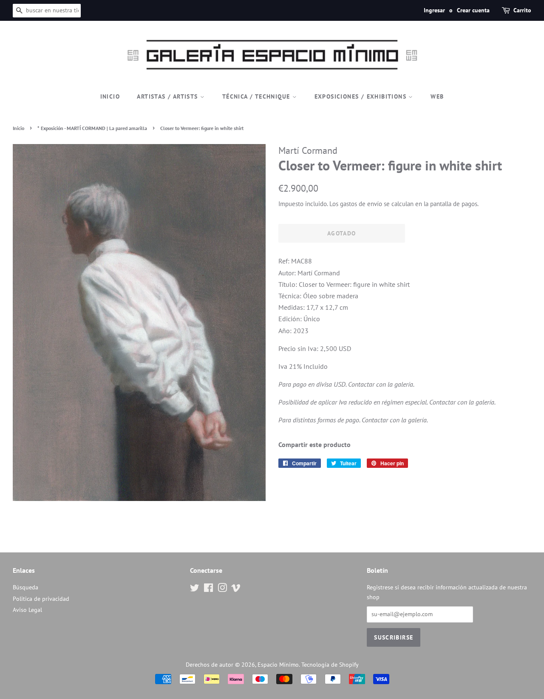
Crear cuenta (473, 10)
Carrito (522, 10)
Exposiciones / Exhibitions (361, 96)
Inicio (110, 96)
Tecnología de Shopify (330, 664)
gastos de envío (361, 204)
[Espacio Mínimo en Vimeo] (236, 589)
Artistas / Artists (168, 96)
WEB (437, 96)
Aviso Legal (27, 610)
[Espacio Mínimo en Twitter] (194, 589)
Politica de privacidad (41, 599)
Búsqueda (25, 587)
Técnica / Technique (257, 96)
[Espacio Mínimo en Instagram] (222, 589)
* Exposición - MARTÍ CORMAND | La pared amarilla (92, 128)
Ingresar (434, 10)
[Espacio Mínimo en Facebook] (208, 589)
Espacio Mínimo (278, 664)
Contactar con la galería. (381, 384)
